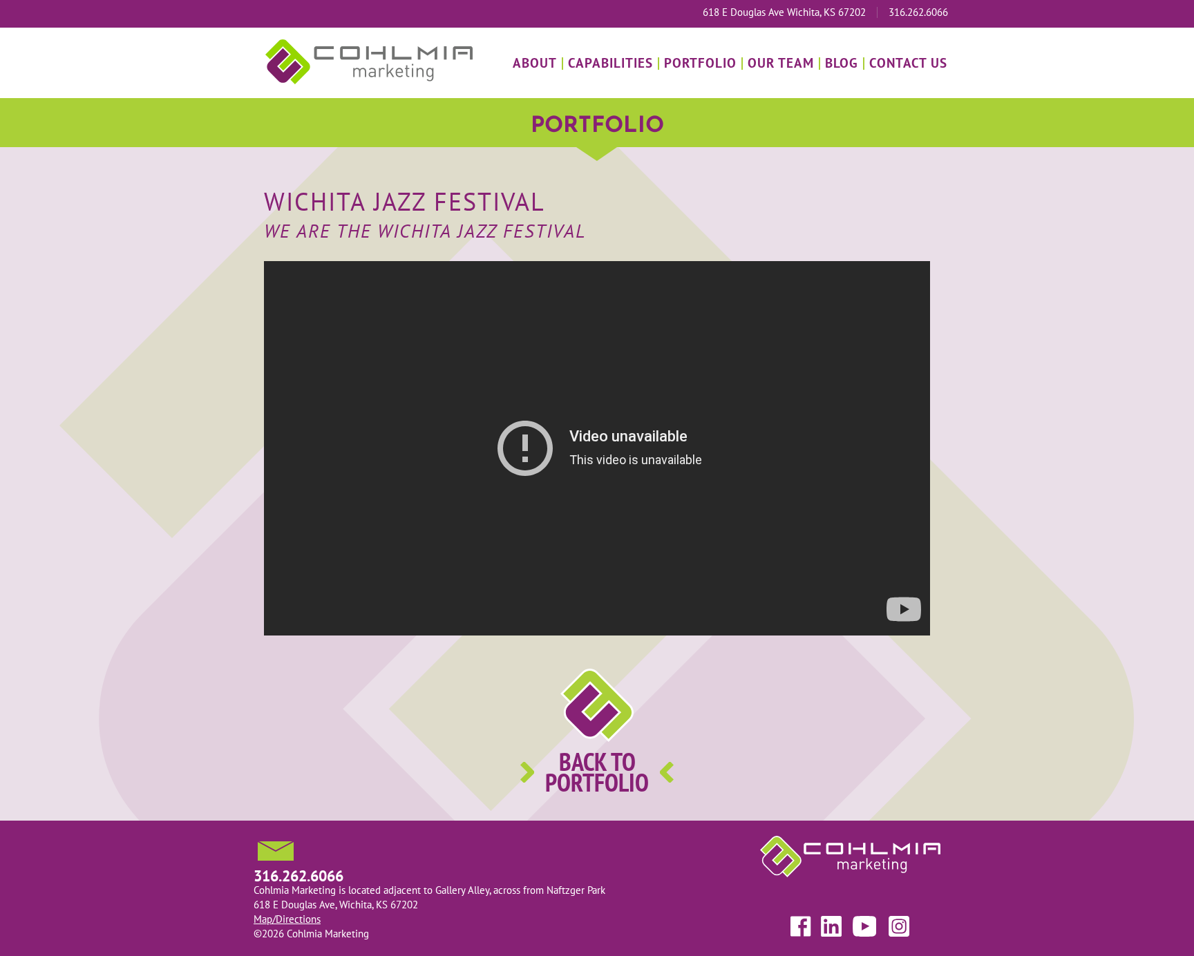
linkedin (832, 926)
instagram (896, 926)
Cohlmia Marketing (369, 61)
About (535, 63)
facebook (801, 926)
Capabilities (610, 63)
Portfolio (700, 63)
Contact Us (908, 63)
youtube (863, 926)
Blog (841, 63)
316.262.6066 (918, 12)
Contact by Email (275, 851)
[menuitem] (534, 63)
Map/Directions (287, 919)
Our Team (781, 63)
